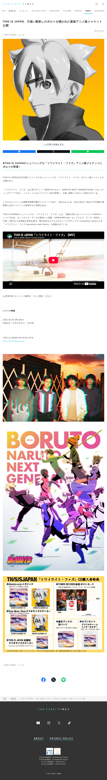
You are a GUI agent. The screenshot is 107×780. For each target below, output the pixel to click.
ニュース (22, 35)
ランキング (23, 11)
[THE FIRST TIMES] (18, 4)
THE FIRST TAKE (38, 11)
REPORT (78, 11)
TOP (3, 11)
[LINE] (87, 151)
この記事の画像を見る (53, 144)
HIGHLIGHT (55, 11)
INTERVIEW (99, 11)
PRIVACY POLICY (61, 738)
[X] (53, 151)
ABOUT (39, 738)
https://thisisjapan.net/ (14, 341)
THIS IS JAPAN (10, 35)
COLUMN (67, 11)
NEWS (88, 11)
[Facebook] (19, 151)
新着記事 (12, 11)
